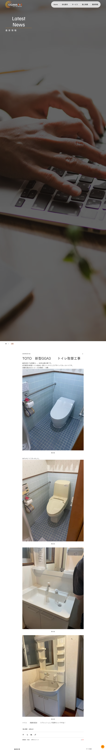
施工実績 (25, 729)
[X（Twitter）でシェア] (27, 734)
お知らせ (31, 729)
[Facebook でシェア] (23, 734)
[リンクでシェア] (35, 734)
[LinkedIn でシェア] (31, 734)
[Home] (6, 343)
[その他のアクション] (83, 354)
